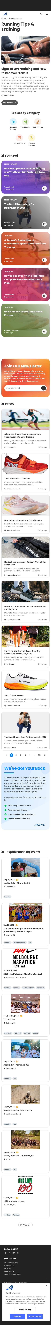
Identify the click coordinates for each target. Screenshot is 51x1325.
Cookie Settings (25, 1310)
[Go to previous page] (6, 755)
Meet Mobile (9, 1271)
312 (39, 755)
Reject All (17, 1316)
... (34, 755)
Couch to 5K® (9, 1265)
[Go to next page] (44, 755)
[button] (25, 177)
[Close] (46, 1285)
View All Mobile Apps (12, 1274)
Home (3, 18)
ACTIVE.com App (11, 1262)
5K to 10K (7, 1268)
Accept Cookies (35, 1316)
